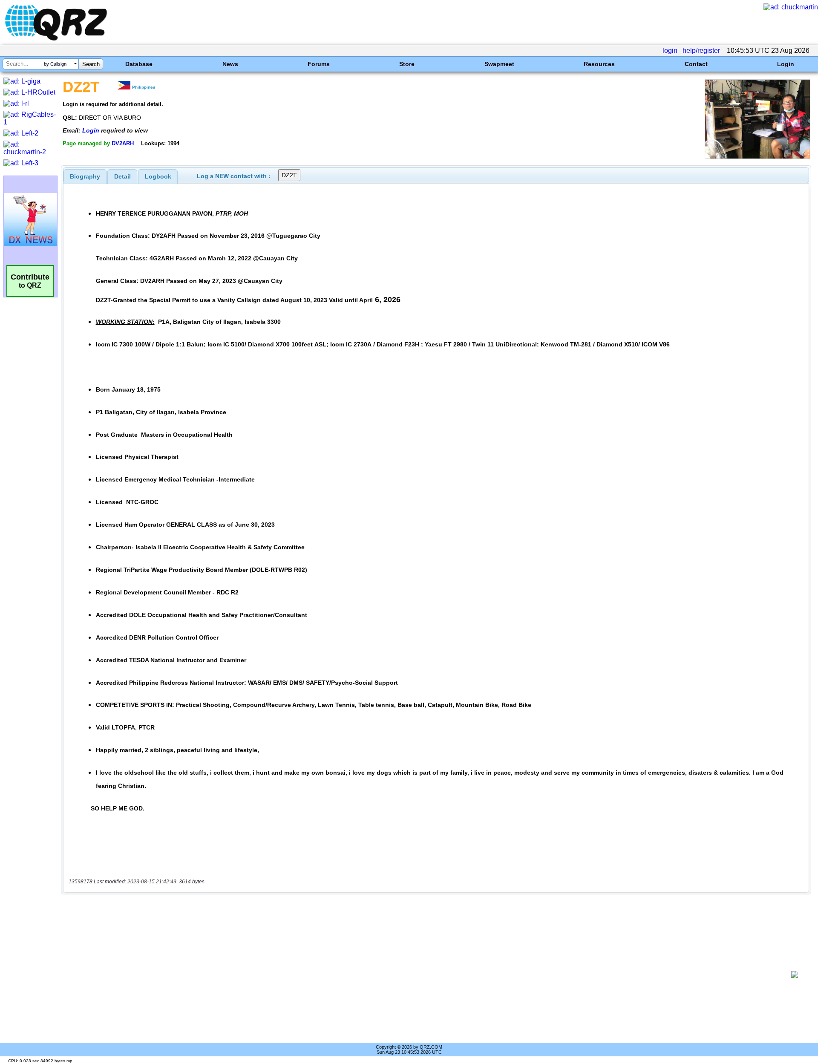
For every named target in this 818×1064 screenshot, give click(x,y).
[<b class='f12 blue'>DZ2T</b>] (757, 156)
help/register (701, 50)
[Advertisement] (426, 974)
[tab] (85, 176)
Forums (319, 64)
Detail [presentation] (122, 176)
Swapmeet (499, 64)
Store (407, 64)
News (230, 64)
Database (139, 64)
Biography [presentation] (85, 176)
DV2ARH (123, 143)
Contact (696, 64)
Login (785, 64)
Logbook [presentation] (158, 176)
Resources (599, 64)
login (669, 50)
